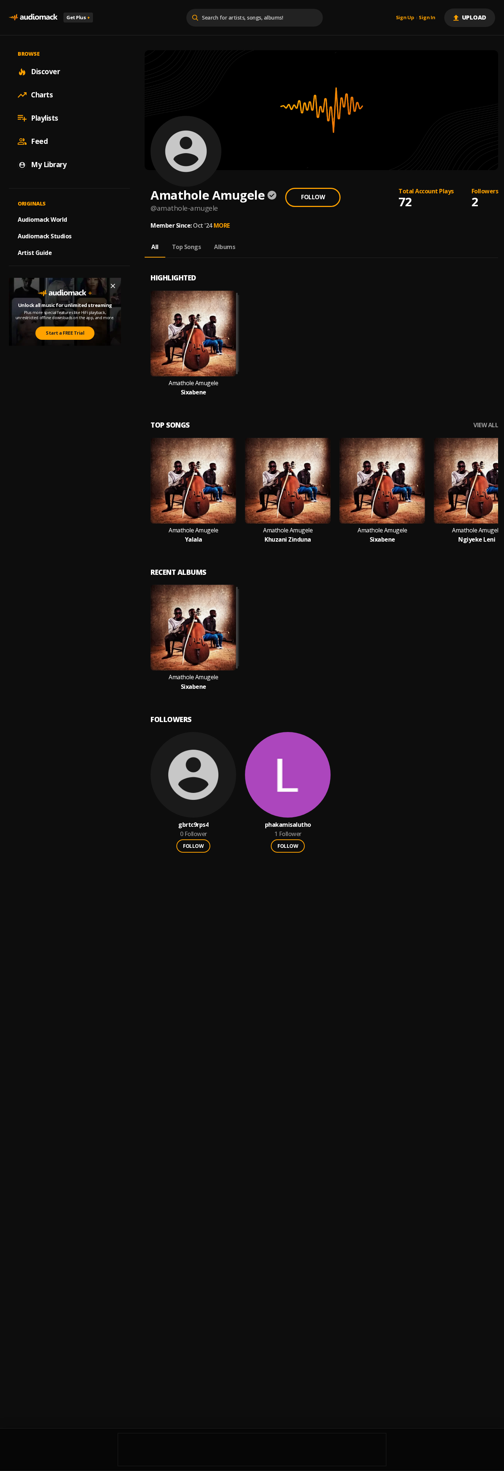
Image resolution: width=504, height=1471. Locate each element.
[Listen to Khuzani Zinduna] (288, 481)
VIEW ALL (485, 425)
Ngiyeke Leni (476, 539)
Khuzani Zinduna (288, 539)
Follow (313, 197)
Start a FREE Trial (65, 332)
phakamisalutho (288, 825)
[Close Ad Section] (113, 286)
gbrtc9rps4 (193, 825)
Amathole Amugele (193, 383)
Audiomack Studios (45, 236)
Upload (474, 17)
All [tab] (155, 247)
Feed (39, 141)
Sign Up (405, 18)
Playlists (44, 118)
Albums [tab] (224, 247)
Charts (42, 95)
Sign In (427, 18)
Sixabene (193, 392)
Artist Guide (35, 253)
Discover (45, 71)
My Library (48, 164)
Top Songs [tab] (186, 247)
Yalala (193, 539)
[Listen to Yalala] (193, 481)
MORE (222, 225)
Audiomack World (42, 219)
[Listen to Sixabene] (193, 333)
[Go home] (33, 17)
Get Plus (78, 17)
